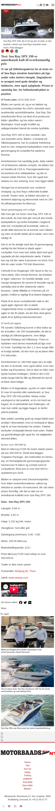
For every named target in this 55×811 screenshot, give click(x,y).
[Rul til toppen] (51, 807)
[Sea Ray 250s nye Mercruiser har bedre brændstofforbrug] (27, 710)
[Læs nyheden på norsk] (11, 51)
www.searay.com (18, 577)
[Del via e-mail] (29, 602)
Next (49, 29)
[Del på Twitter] (25, 602)
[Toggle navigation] (52, 5)
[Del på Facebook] (20, 602)
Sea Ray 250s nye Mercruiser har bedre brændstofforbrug (25, 728)
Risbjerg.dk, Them (25, 571)
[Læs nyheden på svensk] (16, 51)
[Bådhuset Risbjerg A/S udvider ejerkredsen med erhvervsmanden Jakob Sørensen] (27, 632)
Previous (5, 29)
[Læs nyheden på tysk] (7, 51)
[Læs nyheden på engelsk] (2, 51)
